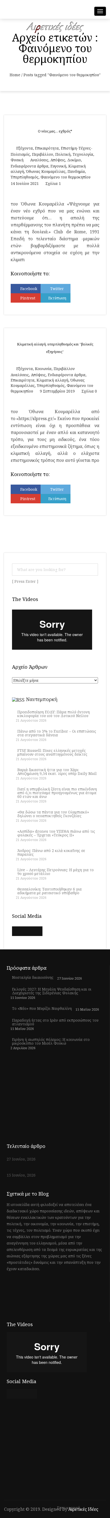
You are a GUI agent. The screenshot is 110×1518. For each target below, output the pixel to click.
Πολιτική (62, 154)
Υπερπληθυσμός (24, 177)
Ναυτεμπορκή (41, 699)
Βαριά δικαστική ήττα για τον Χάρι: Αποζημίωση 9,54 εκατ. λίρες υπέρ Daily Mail (57, 771)
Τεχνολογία (83, 154)
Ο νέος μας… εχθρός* (55, 131)
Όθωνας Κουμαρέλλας (45, 171)
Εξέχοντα (24, 148)
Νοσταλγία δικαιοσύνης (32, 977)
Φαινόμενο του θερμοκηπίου (66, 177)
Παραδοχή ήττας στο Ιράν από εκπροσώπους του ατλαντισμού (55, 1022)
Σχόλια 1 (53, 183)
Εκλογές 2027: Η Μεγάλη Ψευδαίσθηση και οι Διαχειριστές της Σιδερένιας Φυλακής (51, 991)
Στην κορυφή (69, 1508)
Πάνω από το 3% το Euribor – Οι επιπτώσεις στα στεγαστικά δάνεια (56, 733)
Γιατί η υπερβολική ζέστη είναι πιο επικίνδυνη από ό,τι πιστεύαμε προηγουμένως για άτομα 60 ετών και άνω (57, 792)
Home (15, 74)
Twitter (57, 288)
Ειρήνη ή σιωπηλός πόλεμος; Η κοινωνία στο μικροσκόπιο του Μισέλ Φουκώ (51, 1041)
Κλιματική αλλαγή (52, 380)
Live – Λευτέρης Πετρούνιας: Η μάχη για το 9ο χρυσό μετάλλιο (55, 872)
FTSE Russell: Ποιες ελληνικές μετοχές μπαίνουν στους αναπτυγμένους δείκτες (52, 752)
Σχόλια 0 (89, 391)
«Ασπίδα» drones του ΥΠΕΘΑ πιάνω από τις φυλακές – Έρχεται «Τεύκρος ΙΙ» (56, 833)
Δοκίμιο (74, 159)
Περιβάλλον (42, 154)
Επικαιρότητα (47, 148)
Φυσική (17, 159)
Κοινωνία (43, 368)
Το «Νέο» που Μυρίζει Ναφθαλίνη (42, 1008)
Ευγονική (58, 166)
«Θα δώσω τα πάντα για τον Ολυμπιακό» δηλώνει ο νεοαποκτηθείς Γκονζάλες (53, 814)
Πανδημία (76, 171)
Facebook (28, 288)
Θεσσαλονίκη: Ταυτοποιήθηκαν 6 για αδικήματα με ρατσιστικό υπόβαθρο (49, 891)
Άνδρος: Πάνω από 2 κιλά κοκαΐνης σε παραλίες (51, 852)
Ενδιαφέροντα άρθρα (29, 166)
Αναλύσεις (39, 159)
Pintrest (27, 297)
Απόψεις (57, 159)
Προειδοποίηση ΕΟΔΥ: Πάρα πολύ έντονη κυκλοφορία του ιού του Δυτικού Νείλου (53, 714)
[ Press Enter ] (25, 581)
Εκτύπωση (57, 297)
